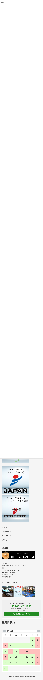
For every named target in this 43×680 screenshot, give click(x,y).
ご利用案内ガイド (7, 532)
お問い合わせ (6, 540)
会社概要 (4, 527)
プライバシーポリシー (8, 536)
